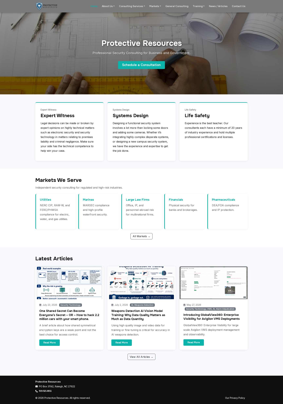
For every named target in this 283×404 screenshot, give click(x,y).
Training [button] (198, 6)
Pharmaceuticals (223, 200)
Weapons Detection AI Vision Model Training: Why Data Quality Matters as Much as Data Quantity (138, 315)
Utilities (45, 200)
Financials (176, 200)
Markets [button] (154, 6)
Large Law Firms (138, 200)
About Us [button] (107, 6)
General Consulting (176, 6)
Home (94, 6)
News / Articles (218, 6)
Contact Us (238, 6)
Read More (49, 342)
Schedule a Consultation (141, 65)
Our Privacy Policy (235, 397)
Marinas (88, 200)
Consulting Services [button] (131, 6)
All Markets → (141, 236)
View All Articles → (141, 356)
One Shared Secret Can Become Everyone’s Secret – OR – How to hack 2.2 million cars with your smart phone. (69, 315)
